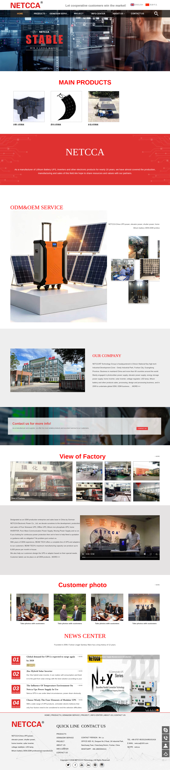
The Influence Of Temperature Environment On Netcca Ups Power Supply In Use (118, 657)
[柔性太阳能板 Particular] (66, 121)
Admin (3, 768)
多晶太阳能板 (93, 125)
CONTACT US (137, 14)
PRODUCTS (40, 14)
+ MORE (157, 456)
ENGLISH (139, 5)
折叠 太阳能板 (18, 125)
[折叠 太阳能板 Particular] (29, 121)
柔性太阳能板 (56, 125)
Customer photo (82, 584)
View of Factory (82, 456)
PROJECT (79, 14)
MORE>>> (136, 386)
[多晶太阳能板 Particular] (103, 121)
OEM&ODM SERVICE (59, 14)
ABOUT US (119, 14)
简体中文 (153, 5)
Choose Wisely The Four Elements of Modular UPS (51, 700)
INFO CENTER (98, 14)
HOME (20, 14)
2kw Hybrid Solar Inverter (39, 671)
